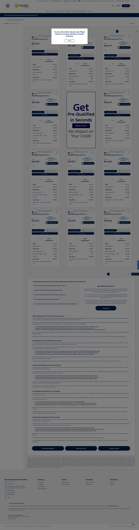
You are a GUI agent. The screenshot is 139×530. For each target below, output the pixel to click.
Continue (69, 40)
